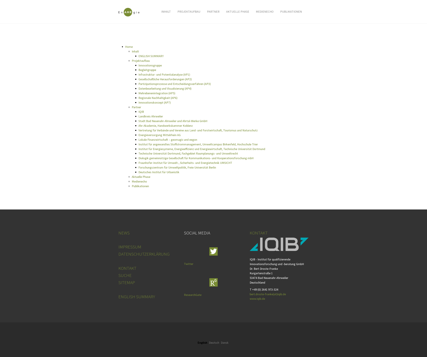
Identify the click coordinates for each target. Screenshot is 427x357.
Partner (136, 107)
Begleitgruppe (147, 70)
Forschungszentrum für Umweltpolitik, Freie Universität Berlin (177, 167)
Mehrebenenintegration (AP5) (156, 93)
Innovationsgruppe (150, 65)
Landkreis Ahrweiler (150, 116)
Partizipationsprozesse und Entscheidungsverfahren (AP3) (174, 84)
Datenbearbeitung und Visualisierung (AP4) (164, 88)
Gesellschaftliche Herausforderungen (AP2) (165, 79)
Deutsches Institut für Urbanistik (158, 172)
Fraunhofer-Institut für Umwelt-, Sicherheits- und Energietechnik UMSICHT (185, 163)
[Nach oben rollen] (415, 345)
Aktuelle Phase (141, 177)
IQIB (141, 112)
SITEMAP (126, 282)
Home (129, 47)
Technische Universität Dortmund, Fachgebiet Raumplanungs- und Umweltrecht (188, 153)
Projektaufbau (141, 61)
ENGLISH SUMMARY (151, 56)
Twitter (188, 264)
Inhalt (135, 51)
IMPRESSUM (129, 247)
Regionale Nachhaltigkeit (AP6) (157, 98)
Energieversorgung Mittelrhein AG (159, 135)
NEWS (124, 233)
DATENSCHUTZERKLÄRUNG (144, 254)
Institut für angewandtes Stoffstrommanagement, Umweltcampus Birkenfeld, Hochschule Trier (198, 144)
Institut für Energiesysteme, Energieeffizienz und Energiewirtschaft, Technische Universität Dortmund (201, 149)
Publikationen (140, 186)
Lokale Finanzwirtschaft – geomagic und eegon (167, 140)
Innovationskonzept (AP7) (154, 102)
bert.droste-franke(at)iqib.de (268, 294)
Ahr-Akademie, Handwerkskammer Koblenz (165, 126)
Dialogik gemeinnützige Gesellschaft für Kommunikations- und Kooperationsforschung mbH (196, 158)
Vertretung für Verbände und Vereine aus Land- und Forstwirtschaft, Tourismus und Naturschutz (198, 130)
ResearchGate (192, 295)
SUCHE (125, 275)
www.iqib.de (257, 299)
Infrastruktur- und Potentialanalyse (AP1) (164, 74)
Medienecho (139, 181)
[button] (166, 11)
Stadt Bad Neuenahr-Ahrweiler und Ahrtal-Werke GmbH (172, 121)
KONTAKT (127, 268)
